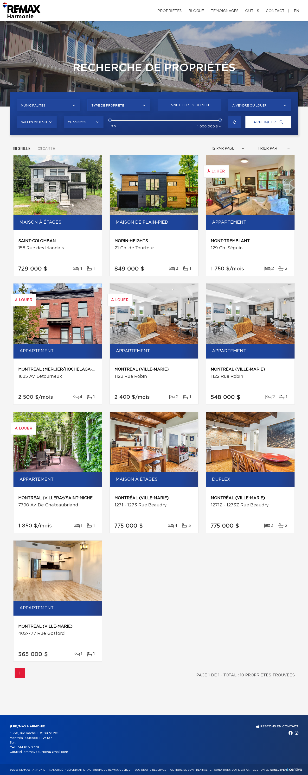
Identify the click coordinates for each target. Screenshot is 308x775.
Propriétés (169, 11)
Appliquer (265, 122)
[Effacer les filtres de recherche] (234, 122)
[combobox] (48, 105)
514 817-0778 (28, 747)
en (296, 11)
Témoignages (224, 11)
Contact (275, 11)
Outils (252, 11)
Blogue (196, 11)
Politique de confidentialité (190, 770)
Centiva (294, 769)
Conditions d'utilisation (232, 770)
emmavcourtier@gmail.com (46, 752)
